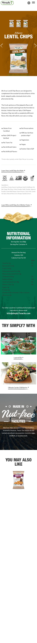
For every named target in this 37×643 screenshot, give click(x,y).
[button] (33, 2)
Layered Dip (18, 358)
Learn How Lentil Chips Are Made (12, 171)
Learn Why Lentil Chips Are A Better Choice (15, 205)
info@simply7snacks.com (18, 313)
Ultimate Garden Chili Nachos (18, 388)
